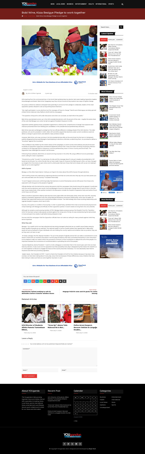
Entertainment (81, 4)
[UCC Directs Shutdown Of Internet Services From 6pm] (103, 83)
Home (25, 16)
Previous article (27, 289)
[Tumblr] (49, 281)
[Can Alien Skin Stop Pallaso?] (104, 154)
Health (91, 4)
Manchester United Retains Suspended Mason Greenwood (114, 135)
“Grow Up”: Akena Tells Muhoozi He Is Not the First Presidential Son (114, 54)
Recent (103, 39)
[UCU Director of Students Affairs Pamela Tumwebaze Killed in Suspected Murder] (103, 47)
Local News (60, 4)
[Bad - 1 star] (22, 344)
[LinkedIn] (37, 281)
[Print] (64, 281)
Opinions (103, 405)
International (101, 4)
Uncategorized (105, 407)
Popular (111, 39)
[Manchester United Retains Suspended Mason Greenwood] (104, 135)
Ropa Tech (92, 449)
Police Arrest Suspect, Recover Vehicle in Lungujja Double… (85, 327)
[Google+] (33, 281)
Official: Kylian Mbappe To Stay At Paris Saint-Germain (115, 144)
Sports (111, 4)
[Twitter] (29, 281)
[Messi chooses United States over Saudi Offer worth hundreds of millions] (104, 99)
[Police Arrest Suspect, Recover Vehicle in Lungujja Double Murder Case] (103, 60)
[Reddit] (57, 281)
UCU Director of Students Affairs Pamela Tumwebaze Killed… (33, 327)
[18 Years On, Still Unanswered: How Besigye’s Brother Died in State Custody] (103, 75)
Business (70, 4)
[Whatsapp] (41, 281)
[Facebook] (25, 281)
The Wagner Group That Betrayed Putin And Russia (116, 107)
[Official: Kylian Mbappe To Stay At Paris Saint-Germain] (104, 144)
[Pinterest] (53, 281)
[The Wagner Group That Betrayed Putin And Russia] (104, 108)
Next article (92, 289)
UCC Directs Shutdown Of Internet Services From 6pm (115, 82)
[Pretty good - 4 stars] (27, 344)
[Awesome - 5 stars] (28, 344)
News (53, 4)
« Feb (75, 421)
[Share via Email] (60, 281)
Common (119, 39)
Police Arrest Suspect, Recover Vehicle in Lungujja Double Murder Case (59, 412)
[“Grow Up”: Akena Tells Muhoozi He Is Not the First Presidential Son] (103, 54)
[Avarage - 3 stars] (25, 344)
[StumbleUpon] (45, 281)
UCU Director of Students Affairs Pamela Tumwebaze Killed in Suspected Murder (58, 398)
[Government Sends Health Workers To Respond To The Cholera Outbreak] (104, 117)
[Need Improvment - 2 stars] (23, 344)
